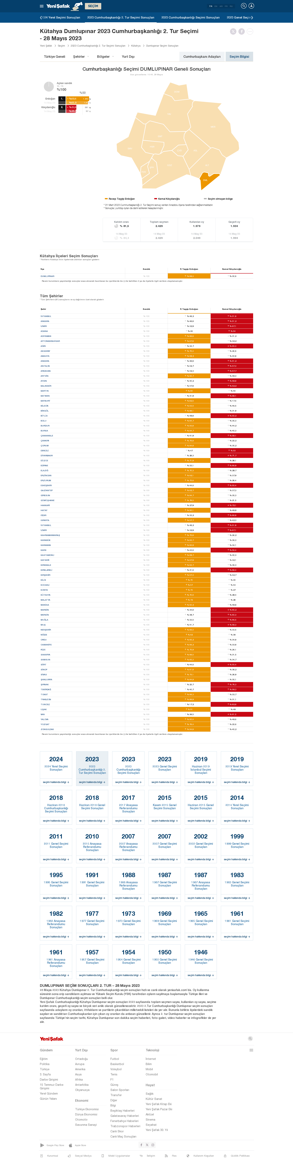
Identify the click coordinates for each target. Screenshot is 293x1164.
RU (231, 6)
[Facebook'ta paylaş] (242, 31)
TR (210, 6)
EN (215, 6)
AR (221, 6)
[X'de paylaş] (234, 31)
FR (226, 6)
